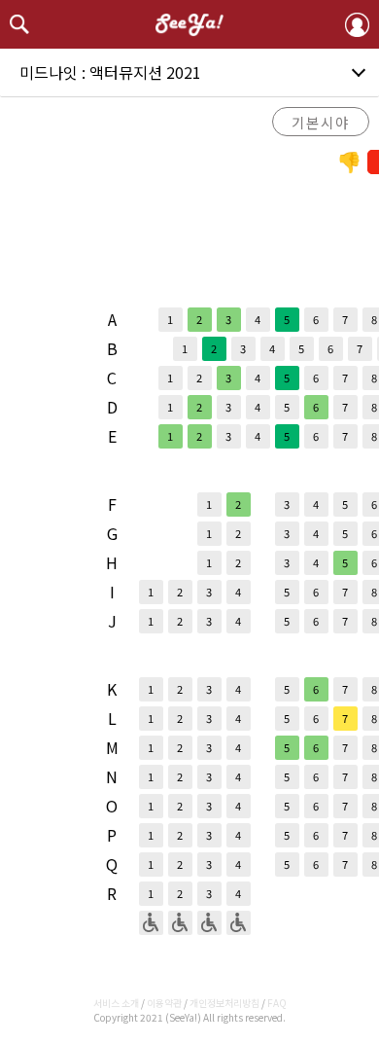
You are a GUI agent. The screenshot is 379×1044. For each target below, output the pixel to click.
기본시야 (321, 122)
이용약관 (164, 1002)
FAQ (277, 1002)
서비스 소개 (116, 1002)
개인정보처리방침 (224, 1002)
